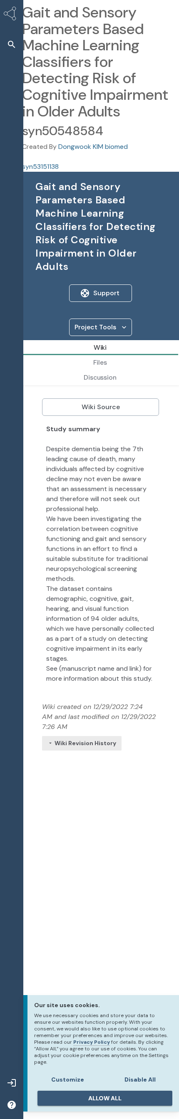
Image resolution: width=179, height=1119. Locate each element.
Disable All (140, 1079)
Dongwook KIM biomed (93, 146)
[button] (11, 44)
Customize (67, 1079)
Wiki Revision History (85, 743)
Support (106, 293)
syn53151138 (40, 166)
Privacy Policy (91, 1042)
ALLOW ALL (105, 1098)
